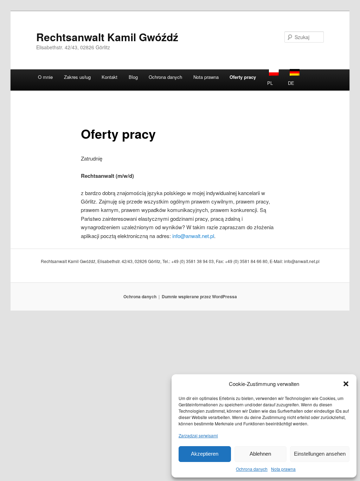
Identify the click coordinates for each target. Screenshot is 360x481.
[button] (345, 383)
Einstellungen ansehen (320, 454)
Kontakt (109, 77)
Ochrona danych (252, 469)
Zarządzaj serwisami (198, 435)
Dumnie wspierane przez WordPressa (199, 296)
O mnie (45, 77)
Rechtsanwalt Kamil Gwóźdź (107, 36)
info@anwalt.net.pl (193, 235)
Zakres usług (77, 77)
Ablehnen (260, 454)
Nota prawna (283, 469)
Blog (133, 77)
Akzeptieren (204, 454)
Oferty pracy (243, 77)
